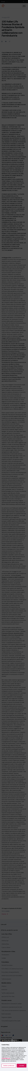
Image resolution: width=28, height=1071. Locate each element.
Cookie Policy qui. (6, 1058)
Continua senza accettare (9, 1040)
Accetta (21, 1065)
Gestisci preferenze (8, 1065)
